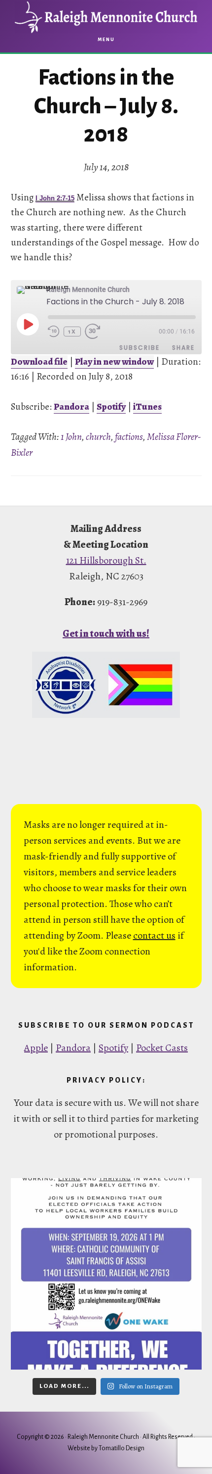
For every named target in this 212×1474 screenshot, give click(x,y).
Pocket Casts (162, 1047)
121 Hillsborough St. (106, 560)
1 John (71, 436)
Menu (106, 39)
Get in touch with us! (106, 633)
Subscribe (139, 347)
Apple (36, 1047)
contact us (154, 935)
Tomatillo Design (121, 1448)
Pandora (71, 406)
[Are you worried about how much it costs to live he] (106, 1274)
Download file (39, 361)
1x (72, 331)
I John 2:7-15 (54, 198)
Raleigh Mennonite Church (106, 17)
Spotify (111, 406)
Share (183, 347)
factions (129, 436)
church (98, 436)
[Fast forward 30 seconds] (96, 331)
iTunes (147, 406)
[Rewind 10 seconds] (54, 331)
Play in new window (114, 361)
